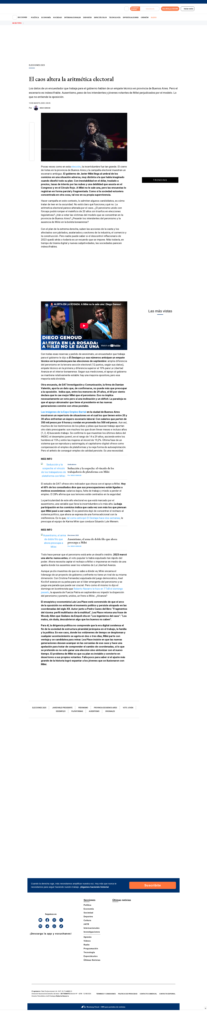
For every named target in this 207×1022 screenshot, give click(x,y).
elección (76, 166)
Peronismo (83, 708)
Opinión (145, 17)
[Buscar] (126, 9)
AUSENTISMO (94, 711)
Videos (87, 941)
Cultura (87, 920)
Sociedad (57, 17)
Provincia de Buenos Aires (105, 708)
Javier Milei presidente (62, 708)
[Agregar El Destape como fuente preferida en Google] (126, 108)
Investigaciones (130, 17)
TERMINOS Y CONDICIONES (106, 994)
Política (35, 17)
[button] (32, 125)
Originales (110, 711)
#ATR (86, 924)
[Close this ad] (205, 1008)
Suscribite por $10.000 (170, 9)
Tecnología (115, 17)
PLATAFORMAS (77, 711)
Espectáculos (100, 17)
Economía (46, 17)
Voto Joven (128, 708)
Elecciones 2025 (39, 708)
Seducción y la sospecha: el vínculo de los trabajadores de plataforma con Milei (91, 470)
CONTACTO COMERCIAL (148, 994)
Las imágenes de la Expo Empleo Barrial (64, 411)
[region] (103, 45)
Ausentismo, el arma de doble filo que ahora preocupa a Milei (92, 540)
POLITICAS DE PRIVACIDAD (127, 994)
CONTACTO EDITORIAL (167, 994)
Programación (91, 949)
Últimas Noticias (92, 960)
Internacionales (72, 17)
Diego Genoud (45, 108)
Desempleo (61, 711)
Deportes (87, 17)
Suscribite (152, 885)
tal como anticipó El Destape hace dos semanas (93, 518)
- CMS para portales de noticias (106, 1007)
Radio (154, 17)
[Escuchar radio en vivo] (150, 8)
